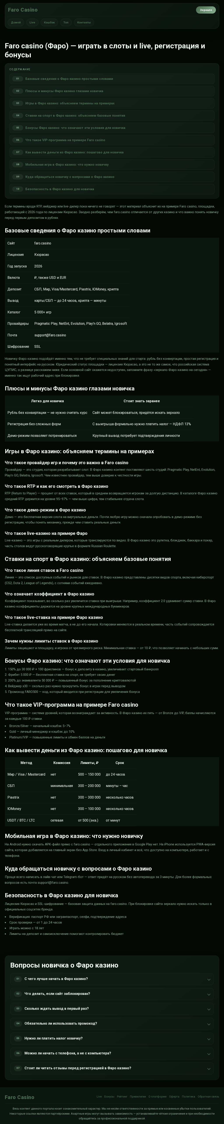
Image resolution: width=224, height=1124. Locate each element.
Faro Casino (23, 10)
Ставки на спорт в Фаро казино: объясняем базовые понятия (75, 116)
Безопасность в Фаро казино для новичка (59, 189)
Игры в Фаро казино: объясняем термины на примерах (70, 103)
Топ (65, 22)
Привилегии (138, 1096)
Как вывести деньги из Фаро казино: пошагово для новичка (74, 152)
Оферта (174, 1096)
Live (32, 22)
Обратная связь (208, 1096)
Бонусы (109, 1096)
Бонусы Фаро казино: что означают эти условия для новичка (75, 128)
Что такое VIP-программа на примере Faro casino (65, 140)
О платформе (157, 1096)
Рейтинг (122, 1096)
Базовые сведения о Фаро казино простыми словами (69, 79)
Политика (188, 1096)
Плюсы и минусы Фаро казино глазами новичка (64, 91)
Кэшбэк (49, 22)
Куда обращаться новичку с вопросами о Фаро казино (69, 177)
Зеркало (206, 10)
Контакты (84, 22)
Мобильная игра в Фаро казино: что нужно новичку (67, 165)
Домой (16, 22)
